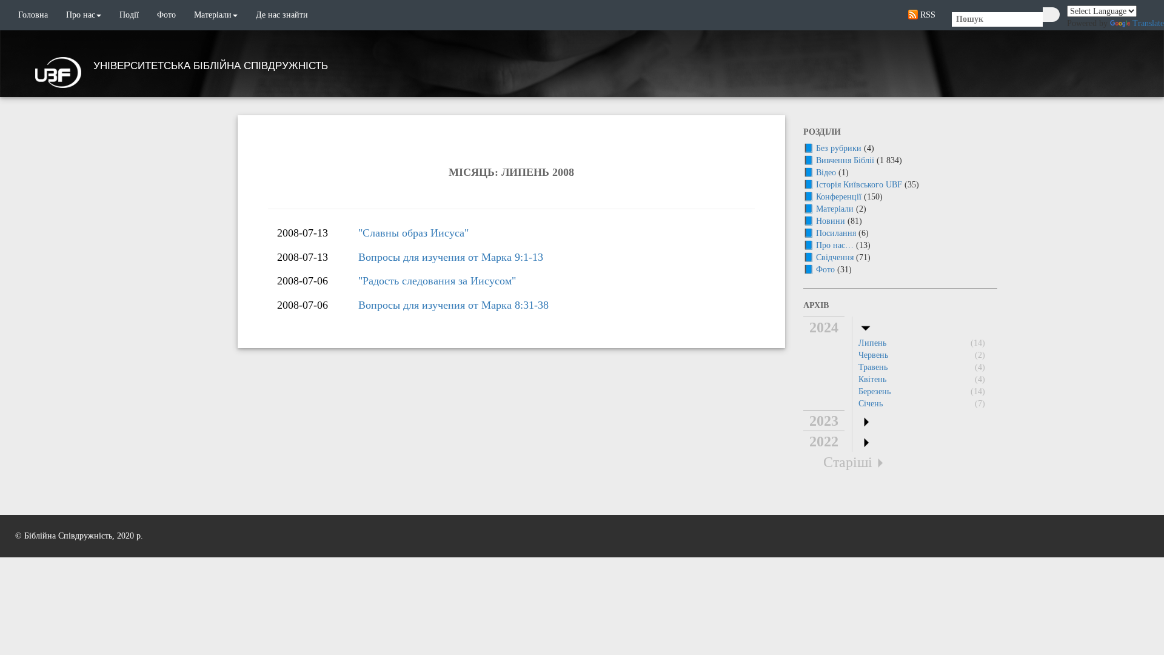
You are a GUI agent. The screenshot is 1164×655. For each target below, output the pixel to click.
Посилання (836, 233)
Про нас (80, 14)
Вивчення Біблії (845, 160)
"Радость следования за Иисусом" (437, 281)
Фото (166, 14)
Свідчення (835, 257)
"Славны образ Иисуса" (413, 233)
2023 (823, 421)
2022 (823, 441)
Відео (826, 172)
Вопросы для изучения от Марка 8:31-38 (453, 305)
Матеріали (213, 14)
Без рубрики (838, 148)
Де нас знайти (282, 14)
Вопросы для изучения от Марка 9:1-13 (450, 257)
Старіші (847, 462)
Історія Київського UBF (859, 184)
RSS (926, 14)
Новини (830, 221)
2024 (823, 327)
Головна (33, 14)
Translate (1148, 23)
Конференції (838, 196)
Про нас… (835, 245)
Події (129, 14)
